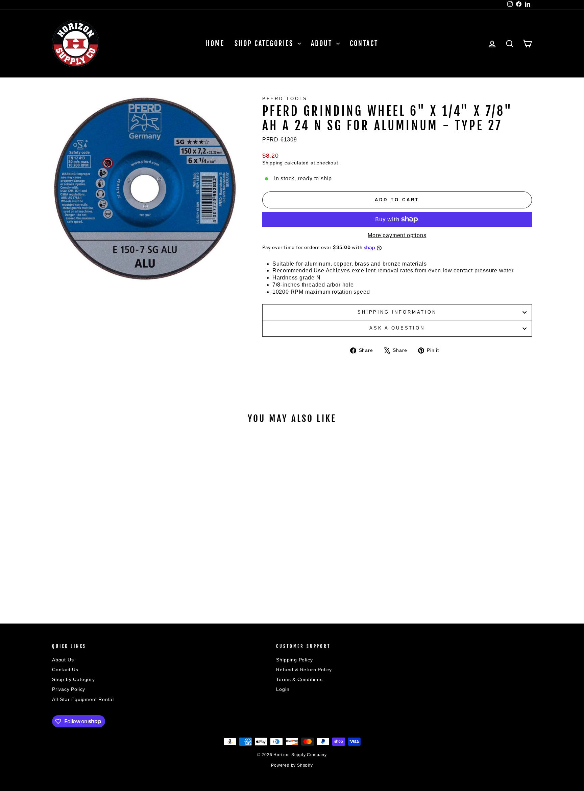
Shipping (272, 162)
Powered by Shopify (292, 765)
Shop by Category (73, 679)
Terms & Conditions (299, 679)
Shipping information (397, 312)
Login (282, 689)
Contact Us (65, 669)
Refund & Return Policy (304, 669)
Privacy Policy (68, 689)
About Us (63, 659)
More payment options (397, 235)
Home (215, 43)
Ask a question (397, 328)
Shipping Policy (294, 659)
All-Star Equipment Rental (83, 699)
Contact (364, 43)
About (323, 43)
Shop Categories (265, 43)
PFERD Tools (285, 98)
